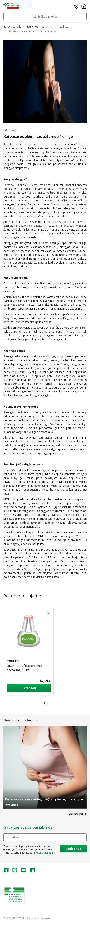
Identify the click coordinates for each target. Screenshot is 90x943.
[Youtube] (23, 871)
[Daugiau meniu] (84, 6)
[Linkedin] (32, 871)
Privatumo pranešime (44, 852)
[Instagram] (14, 871)
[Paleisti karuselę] (45, 703)
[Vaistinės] (76, 6)
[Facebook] (6, 871)
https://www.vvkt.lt (37, 902)
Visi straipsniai (78, 814)
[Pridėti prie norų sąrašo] (47, 612)
